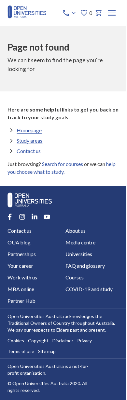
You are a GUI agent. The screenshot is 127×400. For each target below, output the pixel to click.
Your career (20, 266)
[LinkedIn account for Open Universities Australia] (34, 217)
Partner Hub (21, 301)
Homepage (29, 130)
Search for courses (62, 164)
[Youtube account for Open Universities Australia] (47, 217)
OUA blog (19, 242)
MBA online (20, 289)
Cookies (15, 340)
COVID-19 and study (89, 289)
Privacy (84, 340)
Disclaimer (62, 340)
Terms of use (20, 351)
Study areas (29, 140)
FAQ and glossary (85, 266)
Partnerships (21, 254)
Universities (78, 254)
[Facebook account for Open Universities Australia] (10, 217)
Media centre (80, 242)
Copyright (38, 340)
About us (75, 231)
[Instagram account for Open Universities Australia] (22, 217)
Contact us (29, 151)
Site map (47, 351)
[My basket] (99, 12)
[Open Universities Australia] (26, 16)
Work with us (22, 277)
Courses (74, 277)
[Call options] (70, 12)
